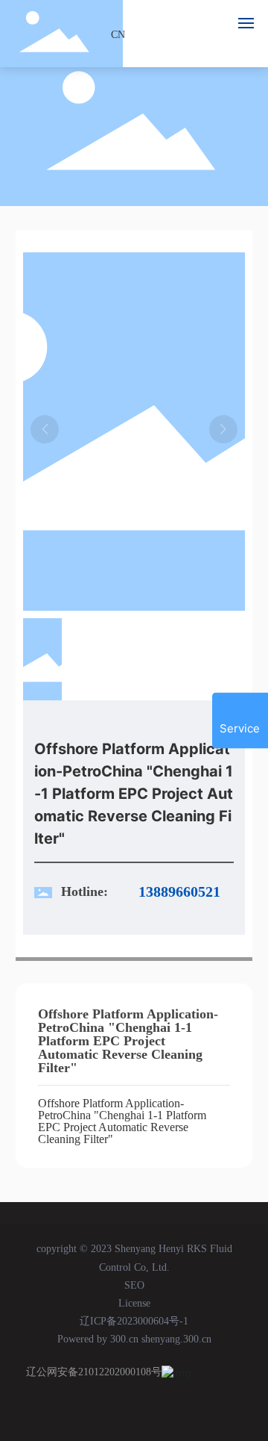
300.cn (124, 1339)
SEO (134, 1285)
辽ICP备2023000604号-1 (134, 1321)
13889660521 (179, 891)
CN (118, 33)
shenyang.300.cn (176, 1339)
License (134, 1303)
